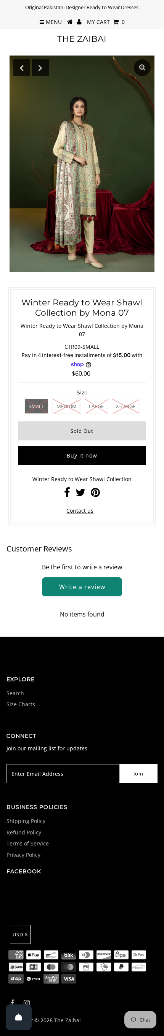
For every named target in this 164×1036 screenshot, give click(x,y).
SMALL (36, 406)
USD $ (20, 934)
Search (15, 693)
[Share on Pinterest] (95, 494)
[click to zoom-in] (142, 67)
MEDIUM (66, 406)
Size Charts (20, 704)
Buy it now (82, 455)
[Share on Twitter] (80, 494)
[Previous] (21, 67)
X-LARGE (125, 406)
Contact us (79, 510)
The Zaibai (81, 39)
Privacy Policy (23, 854)
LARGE (96, 406)
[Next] (40, 67)
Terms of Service (27, 843)
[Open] (19, 1017)
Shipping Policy (25, 821)
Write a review (82, 587)
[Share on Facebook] (67, 494)
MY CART (106, 21)
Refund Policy (23, 832)
